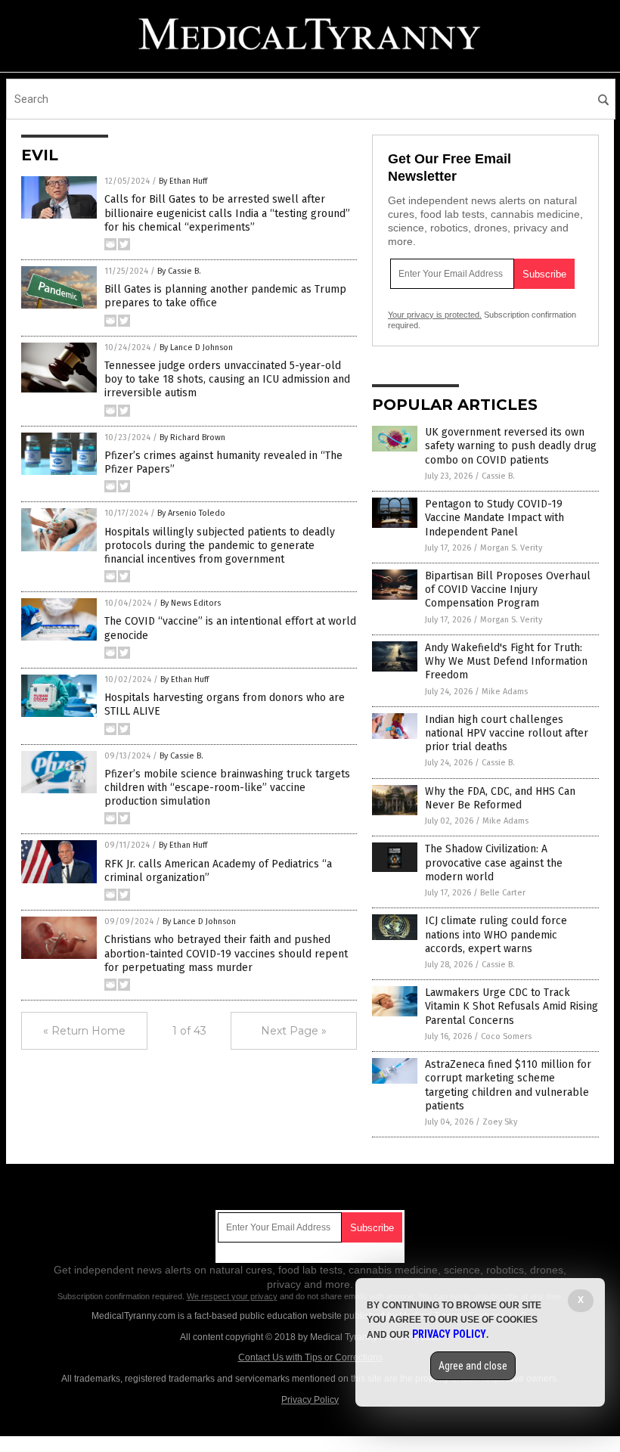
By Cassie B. (179, 271)
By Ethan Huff (183, 181)
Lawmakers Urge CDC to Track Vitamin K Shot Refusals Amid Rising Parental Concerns (511, 1006)
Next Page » (294, 1031)
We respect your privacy (232, 1296)
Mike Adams (505, 692)
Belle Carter (502, 893)
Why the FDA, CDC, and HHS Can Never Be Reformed (500, 798)
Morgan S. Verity (511, 548)
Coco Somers (506, 1036)
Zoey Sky (499, 1122)
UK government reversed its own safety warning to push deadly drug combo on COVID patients (511, 446)
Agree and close (473, 1366)
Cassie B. (498, 476)
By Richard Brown (192, 437)
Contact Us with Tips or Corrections (310, 1357)
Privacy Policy (310, 1400)
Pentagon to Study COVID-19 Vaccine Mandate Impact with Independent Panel (494, 518)
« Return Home (84, 1031)
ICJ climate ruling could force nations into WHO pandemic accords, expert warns (496, 934)
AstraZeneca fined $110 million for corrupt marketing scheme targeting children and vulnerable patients (508, 1085)
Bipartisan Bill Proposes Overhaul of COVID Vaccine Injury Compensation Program (508, 589)
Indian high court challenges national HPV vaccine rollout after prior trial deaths (506, 733)
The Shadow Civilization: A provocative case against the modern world (494, 862)
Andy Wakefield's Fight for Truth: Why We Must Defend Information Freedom (506, 661)
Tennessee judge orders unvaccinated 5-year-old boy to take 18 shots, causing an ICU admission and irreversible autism (227, 379)
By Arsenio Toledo (191, 513)
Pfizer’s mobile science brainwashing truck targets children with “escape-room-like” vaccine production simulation (227, 788)
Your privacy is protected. (435, 314)
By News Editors (190, 603)
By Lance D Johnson (196, 347)
